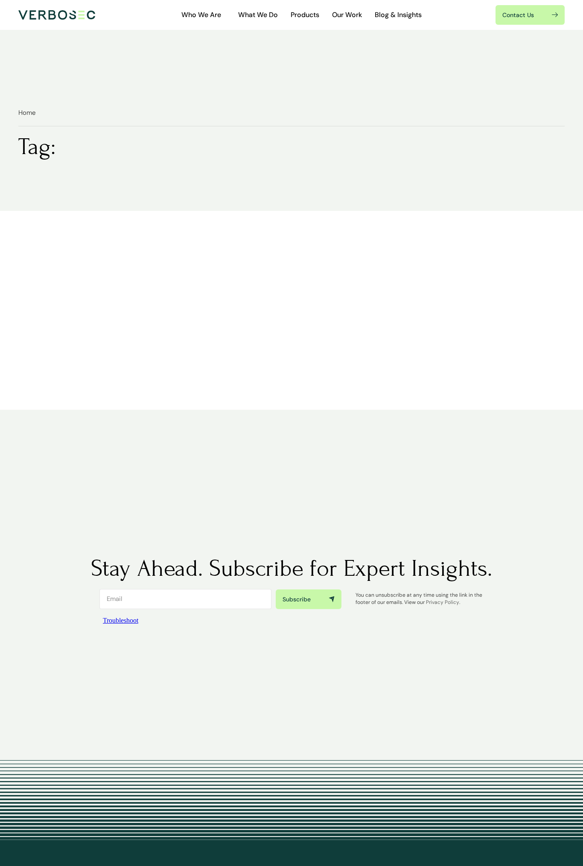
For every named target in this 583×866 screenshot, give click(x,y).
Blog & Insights (398, 14)
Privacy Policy (442, 602)
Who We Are (201, 14)
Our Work (347, 14)
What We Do (258, 14)
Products (305, 14)
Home (27, 112)
